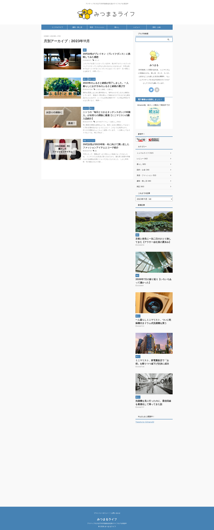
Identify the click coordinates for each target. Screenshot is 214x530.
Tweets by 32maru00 (144, 422)
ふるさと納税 (100, 89)
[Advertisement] (154, 463)
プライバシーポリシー (101, 513)
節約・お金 (157, 27)
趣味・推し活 (77, 27)
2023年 (53, 36)
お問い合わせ (115, 513)
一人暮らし (109, 89)
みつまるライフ (107, 519)
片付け (119, 122)
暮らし (116, 27)
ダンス (97, 60)
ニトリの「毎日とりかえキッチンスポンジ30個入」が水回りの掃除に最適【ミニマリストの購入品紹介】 (106, 115)
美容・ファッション (97, 27)
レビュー (137, 27)
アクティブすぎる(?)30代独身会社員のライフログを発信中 (107, 523)
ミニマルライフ (57, 27)
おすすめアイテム (102, 122)
